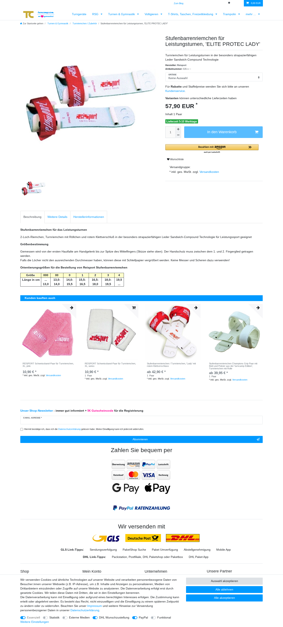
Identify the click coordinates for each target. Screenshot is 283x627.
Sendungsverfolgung (103, 549)
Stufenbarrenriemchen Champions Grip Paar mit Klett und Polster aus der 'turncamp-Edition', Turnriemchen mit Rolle (233, 366)
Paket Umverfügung (165, 549)
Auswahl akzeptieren (224, 581)
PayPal (143, 617)
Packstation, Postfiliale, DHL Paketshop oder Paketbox (147, 557)
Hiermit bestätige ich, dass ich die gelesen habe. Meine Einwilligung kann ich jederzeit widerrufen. (84, 429)
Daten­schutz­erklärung (84, 610)
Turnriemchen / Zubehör (84, 23)
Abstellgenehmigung (197, 549)
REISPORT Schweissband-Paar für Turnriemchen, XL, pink (48, 364)
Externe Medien (79, 617)
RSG (95, 14)
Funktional (164, 617)
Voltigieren (152, 14)
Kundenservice (175, 91)
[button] (212, 149)
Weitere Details (57, 216)
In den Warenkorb (222, 132)
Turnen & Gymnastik (122, 14)
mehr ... (251, 14)
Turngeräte (79, 14)
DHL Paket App (198, 557)
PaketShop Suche (134, 549)
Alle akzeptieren (224, 597)
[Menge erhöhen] (178, 129)
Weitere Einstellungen (34, 621)
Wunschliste (176, 159)
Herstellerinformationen (88, 216)
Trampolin (230, 14)
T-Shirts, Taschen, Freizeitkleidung (191, 14)
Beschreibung (32, 216)
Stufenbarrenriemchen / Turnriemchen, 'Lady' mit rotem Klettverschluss (171, 364)
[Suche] (229, 3)
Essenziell (33, 617)
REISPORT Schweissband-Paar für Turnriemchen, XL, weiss (110, 364)
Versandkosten (209, 171)
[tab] (32, 217)
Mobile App (223, 549)
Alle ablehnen (224, 589)
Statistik (54, 617)
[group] (173, 332)
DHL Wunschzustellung (114, 617)
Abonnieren (140, 439)
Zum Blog (178, 3)
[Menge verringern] (178, 135)
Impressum (94, 605)
